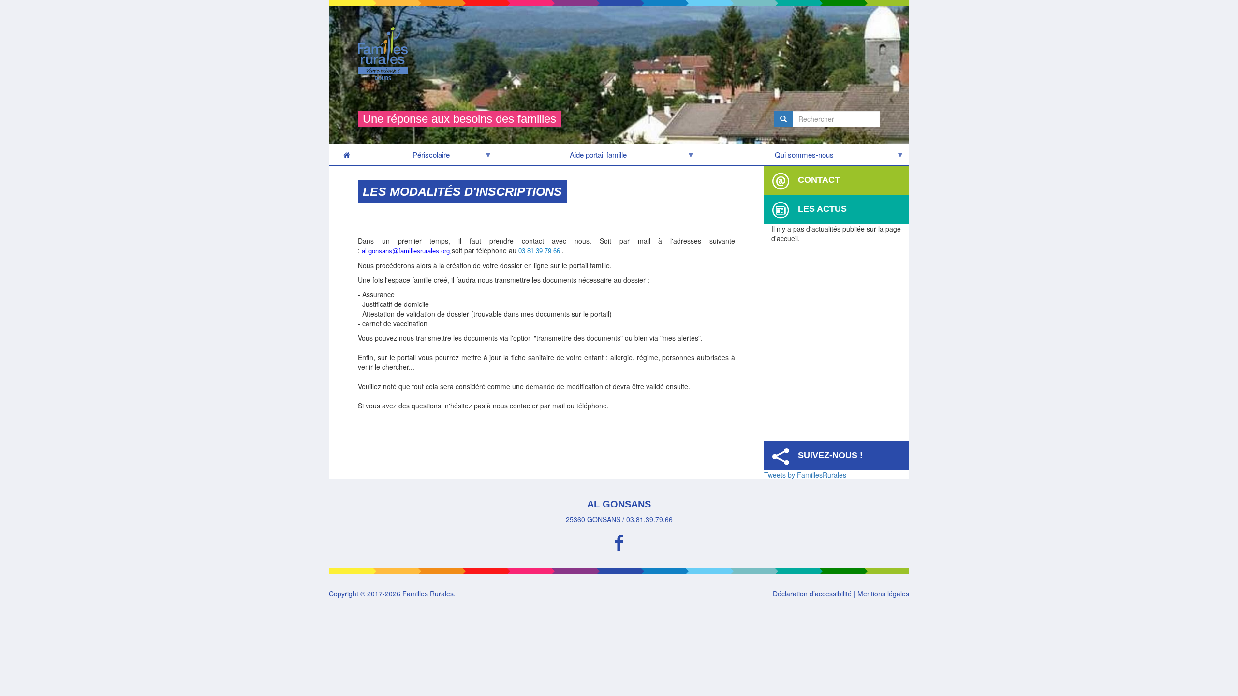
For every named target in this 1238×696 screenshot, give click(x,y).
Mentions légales (883, 593)
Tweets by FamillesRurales (805, 474)
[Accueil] (386, 53)
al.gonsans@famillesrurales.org (406, 251)
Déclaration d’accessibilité (812, 593)
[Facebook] (619, 541)
